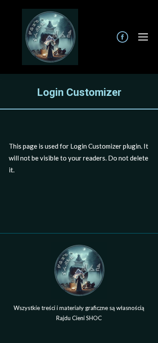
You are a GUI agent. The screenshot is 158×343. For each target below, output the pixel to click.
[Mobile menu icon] (143, 37)
